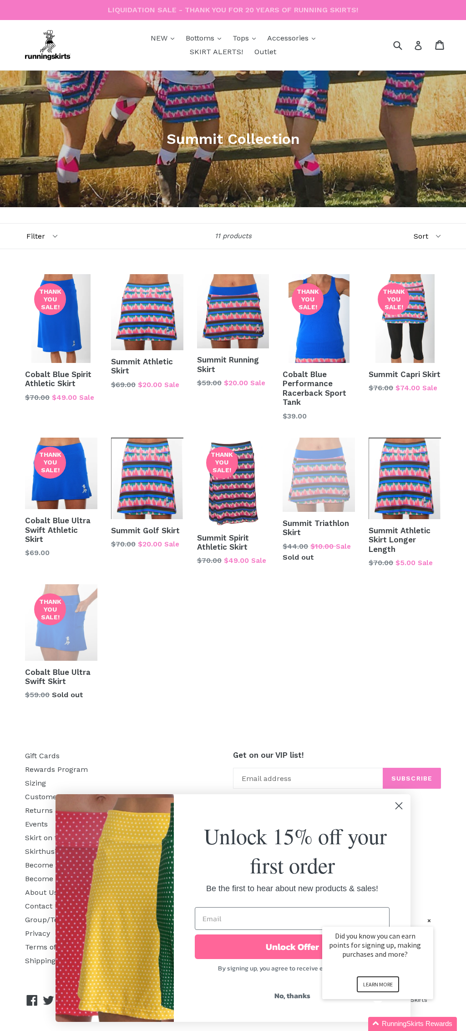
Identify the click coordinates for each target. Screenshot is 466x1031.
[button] (388, 1024)
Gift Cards (42, 755)
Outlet (265, 51)
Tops (246, 37)
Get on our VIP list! (268, 755)
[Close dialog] (399, 806)
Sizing (35, 783)
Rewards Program (56, 769)
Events (36, 824)
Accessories (293, 37)
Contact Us (44, 906)
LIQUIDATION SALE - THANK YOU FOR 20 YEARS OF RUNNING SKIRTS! (233, 9)
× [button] (429, 920)
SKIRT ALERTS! (216, 51)
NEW (165, 37)
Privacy (37, 933)
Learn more (378, 984)
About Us (41, 892)
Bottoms (206, 37)
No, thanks (292, 995)
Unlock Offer (292, 947)
